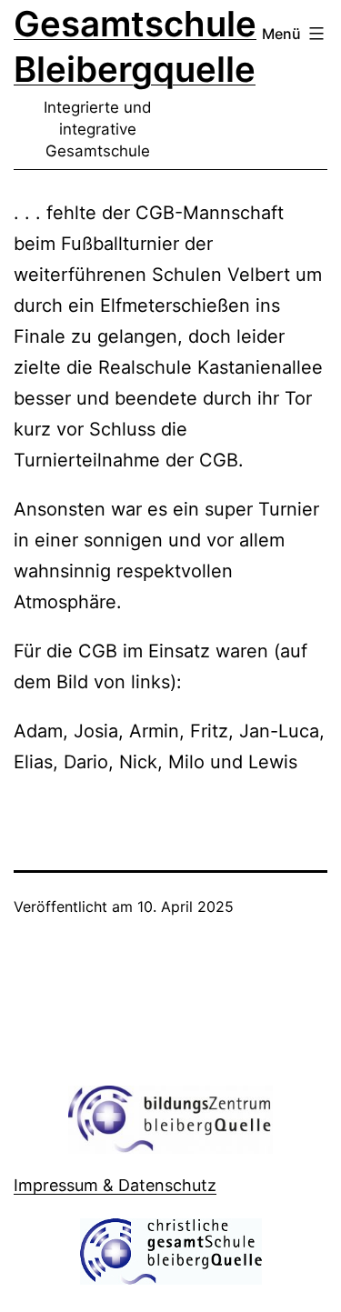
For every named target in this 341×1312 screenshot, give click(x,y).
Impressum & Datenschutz (115, 1185)
